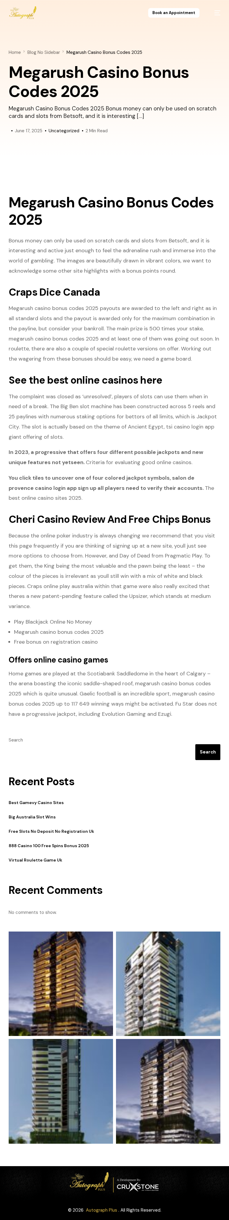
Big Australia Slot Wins (32, 817)
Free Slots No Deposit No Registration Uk (51, 831)
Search (16, 740)
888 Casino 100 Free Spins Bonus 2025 (49, 845)
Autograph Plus (101, 1210)
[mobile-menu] (214, 12)
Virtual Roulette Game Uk (35, 860)
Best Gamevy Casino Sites (36, 802)
